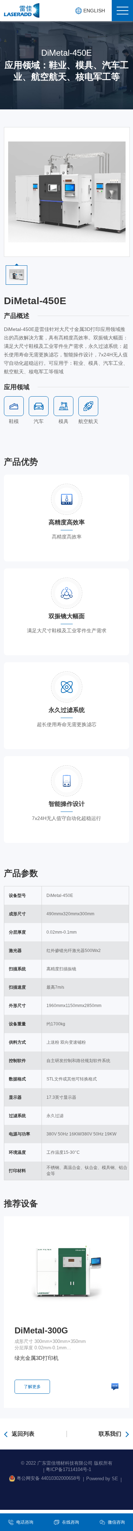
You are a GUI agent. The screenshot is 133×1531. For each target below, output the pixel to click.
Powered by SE (102, 1478)
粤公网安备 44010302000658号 (49, 1478)
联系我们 (110, 1434)
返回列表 (23, 1434)
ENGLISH (94, 10)
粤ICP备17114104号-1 (68, 1469)
